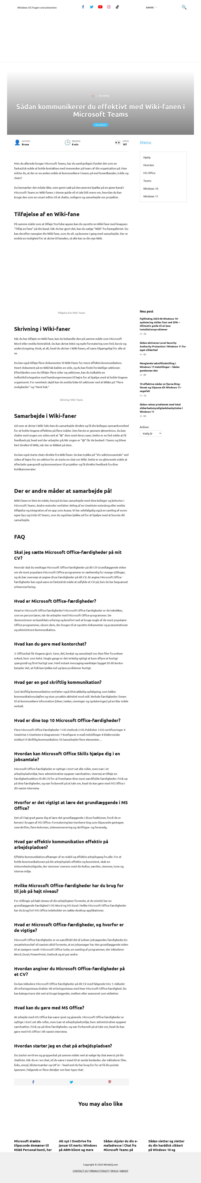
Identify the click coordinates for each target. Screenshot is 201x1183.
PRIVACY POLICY (99, 1170)
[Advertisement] (100, 35)
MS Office (100, 124)
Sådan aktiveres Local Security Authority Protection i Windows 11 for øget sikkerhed (163, 346)
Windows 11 (150, 196)
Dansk (150, 7)
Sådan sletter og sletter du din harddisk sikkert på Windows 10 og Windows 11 (166, 1147)
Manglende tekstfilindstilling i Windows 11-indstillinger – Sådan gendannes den (159, 367)
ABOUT (124, 1170)
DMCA (114, 1170)
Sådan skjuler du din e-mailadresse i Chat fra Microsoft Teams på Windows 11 (121, 1147)
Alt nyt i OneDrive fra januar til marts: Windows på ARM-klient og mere (78, 1145)
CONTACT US (80, 1170)
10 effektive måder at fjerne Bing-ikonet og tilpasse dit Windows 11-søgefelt (160, 387)
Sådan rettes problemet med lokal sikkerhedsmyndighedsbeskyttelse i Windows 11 (161, 408)
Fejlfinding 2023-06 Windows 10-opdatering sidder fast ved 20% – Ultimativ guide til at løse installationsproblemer (160, 324)
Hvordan (148, 165)
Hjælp (147, 157)
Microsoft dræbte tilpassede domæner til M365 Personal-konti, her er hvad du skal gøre (33, 1147)
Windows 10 (150, 188)
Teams (147, 180)
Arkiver (144, 427)
